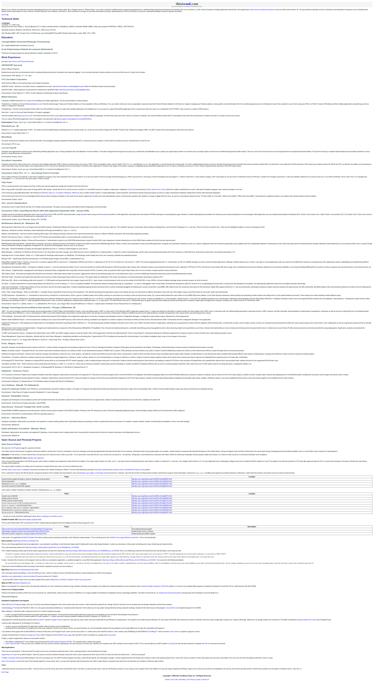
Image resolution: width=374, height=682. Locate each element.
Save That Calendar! (13, 643)
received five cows (173, 608)
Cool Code (174, 679)
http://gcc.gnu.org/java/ (35, 458)
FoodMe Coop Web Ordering (12, 658)
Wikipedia (67, 193)
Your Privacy (190, 679)
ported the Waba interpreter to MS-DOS (155, 586)
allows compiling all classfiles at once (50, 516)
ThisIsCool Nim (34, 635)
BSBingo (10, 608)
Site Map (182, 679)
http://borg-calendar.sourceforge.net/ (25, 541)
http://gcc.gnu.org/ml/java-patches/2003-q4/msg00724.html (152, 501)
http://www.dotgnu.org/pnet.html (30, 519)
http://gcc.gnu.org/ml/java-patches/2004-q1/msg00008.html (152, 508)
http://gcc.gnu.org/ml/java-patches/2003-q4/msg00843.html (152, 505)
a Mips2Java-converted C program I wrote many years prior (70, 579)
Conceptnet (60, 193)
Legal (198, 679)
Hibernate (102, 214)
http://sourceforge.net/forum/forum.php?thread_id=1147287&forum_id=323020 (129, 560)
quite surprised (103, 469)
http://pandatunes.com (33, 104)
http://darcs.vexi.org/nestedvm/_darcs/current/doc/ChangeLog (23, 576)
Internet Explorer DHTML (63, 642)
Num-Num (40, 620)
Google (95, 196)
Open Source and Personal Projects (20, 61)
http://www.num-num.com (23, 115)
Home (167, 679)
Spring (83, 214)
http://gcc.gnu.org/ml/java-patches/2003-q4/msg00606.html (152, 498)
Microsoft (50, 642)
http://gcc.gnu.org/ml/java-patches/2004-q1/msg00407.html (152, 512)
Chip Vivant (131, 189)
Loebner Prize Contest (158, 189)
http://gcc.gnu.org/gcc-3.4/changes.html (93, 473)
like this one (206, 643)
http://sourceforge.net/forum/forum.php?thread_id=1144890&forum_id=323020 (92, 551)
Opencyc (52, 193)
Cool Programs (16, 448)
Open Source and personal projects (262, 9)
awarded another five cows (306, 620)
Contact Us (205, 679)
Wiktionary (75, 193)
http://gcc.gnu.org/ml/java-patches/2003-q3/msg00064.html (152, 479)
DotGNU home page (117, 537)
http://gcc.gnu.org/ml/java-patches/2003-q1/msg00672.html (152, 496)
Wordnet (45, 193)
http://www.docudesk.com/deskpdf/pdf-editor (75, 90)
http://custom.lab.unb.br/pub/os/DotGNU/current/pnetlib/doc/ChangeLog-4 (27, 529)
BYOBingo (153, 631)
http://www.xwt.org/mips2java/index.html (24, 569)
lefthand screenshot (131, 537)
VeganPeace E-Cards (9, 654)
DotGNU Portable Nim (29, 537)
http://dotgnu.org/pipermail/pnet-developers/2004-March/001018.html (25, 531)
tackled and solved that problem (170, 593)
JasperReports (45, 214)
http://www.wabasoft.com (21, 583)
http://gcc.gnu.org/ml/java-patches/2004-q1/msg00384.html (152, 510)
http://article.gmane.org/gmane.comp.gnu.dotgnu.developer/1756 (24, 534)
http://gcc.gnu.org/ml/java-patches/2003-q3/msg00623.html (152, 481)
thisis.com (187, 4)
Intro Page (5, 15)
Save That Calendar (8, 661)
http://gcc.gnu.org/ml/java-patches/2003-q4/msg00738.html (152, 503)
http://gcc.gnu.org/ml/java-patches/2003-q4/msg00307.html (152, 484)
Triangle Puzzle (56, 620)
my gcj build (111, 635)
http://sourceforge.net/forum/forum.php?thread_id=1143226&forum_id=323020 (52, 547)
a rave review (173, 631)
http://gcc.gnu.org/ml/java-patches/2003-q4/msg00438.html (152, 486)
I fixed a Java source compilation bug (20, 469)
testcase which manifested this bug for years (129, 469)
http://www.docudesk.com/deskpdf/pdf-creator (68, 86)
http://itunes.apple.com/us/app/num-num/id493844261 (72, 119)
